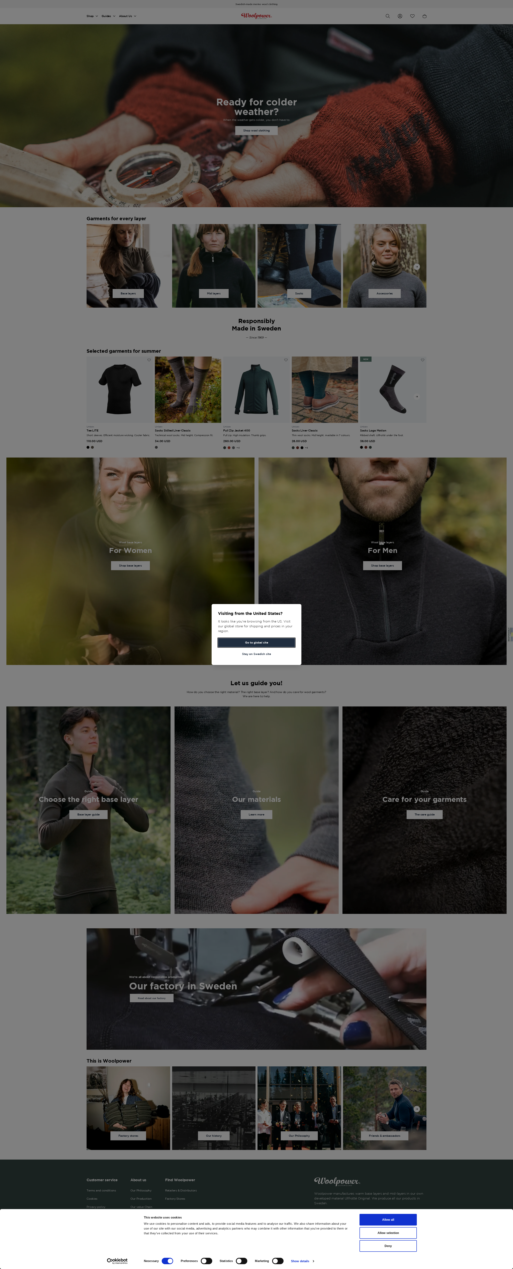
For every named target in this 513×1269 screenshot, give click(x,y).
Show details (300, 1261)
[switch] (206, 1261)
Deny (388, 1246)
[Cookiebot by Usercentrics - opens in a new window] (117, 1261)
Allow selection (388, 1233)
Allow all (388, 1219)
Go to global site (256, 642)
